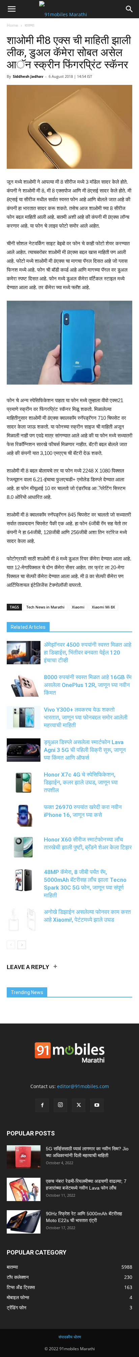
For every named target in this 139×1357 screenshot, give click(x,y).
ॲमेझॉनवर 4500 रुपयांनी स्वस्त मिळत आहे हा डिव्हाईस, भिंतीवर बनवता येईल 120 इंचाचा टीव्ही (87, 652)
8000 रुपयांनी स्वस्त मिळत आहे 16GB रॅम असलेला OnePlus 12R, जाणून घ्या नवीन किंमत (88, 685)
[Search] (129, 9)
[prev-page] (11, 945)
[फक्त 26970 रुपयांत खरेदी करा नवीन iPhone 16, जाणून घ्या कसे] (23, 815)
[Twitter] (78, 1105)
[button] (11, 9)
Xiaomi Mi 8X (103, 607)
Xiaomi (78, 607)
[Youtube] (97, 1105)
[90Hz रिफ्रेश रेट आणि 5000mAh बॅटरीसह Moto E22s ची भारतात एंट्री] (23, 1222)
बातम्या (29, 25)
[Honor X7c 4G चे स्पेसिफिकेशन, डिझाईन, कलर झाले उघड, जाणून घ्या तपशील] (23, 782)
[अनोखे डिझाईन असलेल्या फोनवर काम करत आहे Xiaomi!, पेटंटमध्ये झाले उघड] (23, 920)
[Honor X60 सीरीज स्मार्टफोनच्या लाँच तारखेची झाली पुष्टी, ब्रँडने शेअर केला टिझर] (23, 847)
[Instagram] (60, 1105)
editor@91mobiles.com (83, 1086)
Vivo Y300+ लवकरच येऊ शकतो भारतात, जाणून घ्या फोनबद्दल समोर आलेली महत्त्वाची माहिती (86, 717)
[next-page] (22, 945)
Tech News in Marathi (45, 607)
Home (12, 25)
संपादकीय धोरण (69, 1337)
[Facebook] (42, 1105)
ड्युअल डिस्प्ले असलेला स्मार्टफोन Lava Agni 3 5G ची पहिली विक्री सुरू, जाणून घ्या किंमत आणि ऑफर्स (85, 750)
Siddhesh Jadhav (28, 76)
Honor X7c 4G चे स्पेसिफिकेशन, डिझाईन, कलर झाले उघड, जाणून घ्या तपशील (81, 782)
